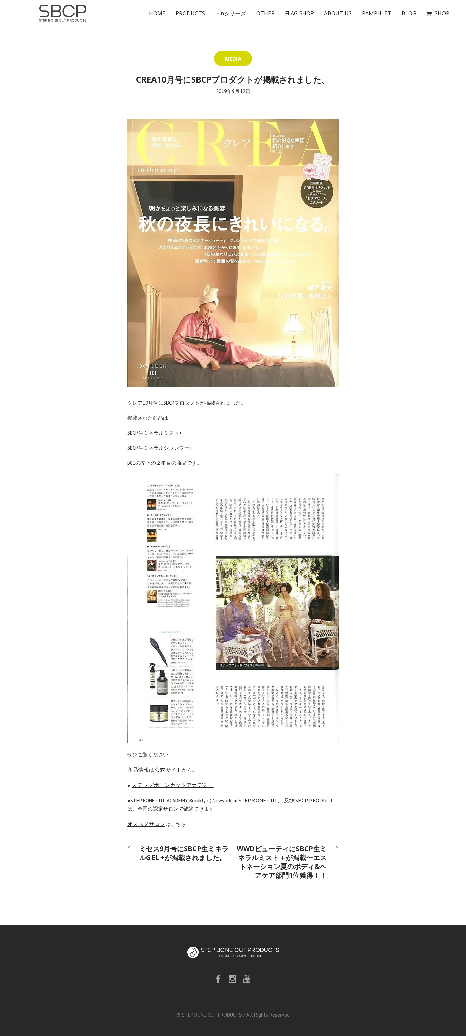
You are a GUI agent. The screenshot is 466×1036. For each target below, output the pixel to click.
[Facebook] (218, 979)
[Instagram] (232, 979)
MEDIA (233, 58)
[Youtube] (246, 979)
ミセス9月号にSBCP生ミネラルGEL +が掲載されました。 (184, 853)
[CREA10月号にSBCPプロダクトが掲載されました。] (233, 252)
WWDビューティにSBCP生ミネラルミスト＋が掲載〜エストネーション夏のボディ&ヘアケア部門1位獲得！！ (282, 862)
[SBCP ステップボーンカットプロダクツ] (233, 952)
